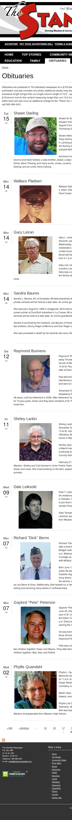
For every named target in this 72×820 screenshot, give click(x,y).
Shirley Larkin (25, 419)
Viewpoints (56, 785)
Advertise (11, 44)
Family (35, 60)
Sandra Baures (26, 293)
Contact (55, 794)
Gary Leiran (24, 232)
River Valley (56, 763)
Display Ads (56, 797)
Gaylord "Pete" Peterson (34, 602)
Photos (54, 791)
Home (9, 54)
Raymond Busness (30, 351)
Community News (59, 760)
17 (63, 728)
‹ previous (24, 728)
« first (9, 728)
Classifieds (56, 788)
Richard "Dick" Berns (31, 538)
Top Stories (31, 54)
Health (54, 772)
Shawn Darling (26, 113)
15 (45, 728)
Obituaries (57, 60)
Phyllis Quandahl (28, 667)
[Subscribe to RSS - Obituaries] (3, 740)
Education (13, 60)
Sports (54, 766)
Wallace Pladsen (28, 181)
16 (54, 728)
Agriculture (56, 769)
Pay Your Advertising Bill (36, 44)
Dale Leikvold (25, 487)
